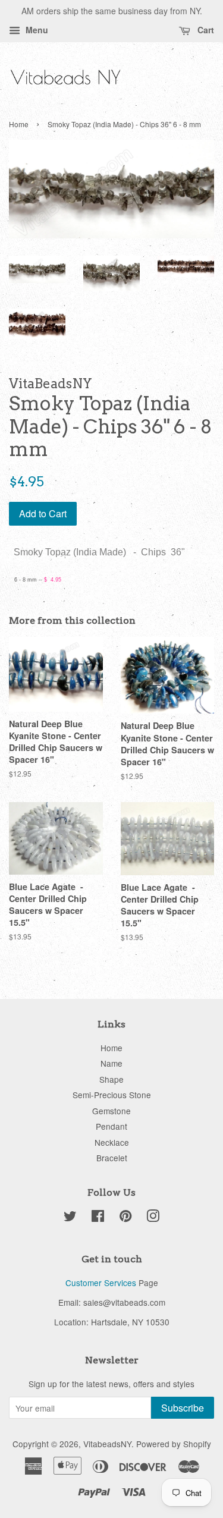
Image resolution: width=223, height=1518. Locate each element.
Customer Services (100, 1282)
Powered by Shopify (173, 1444)
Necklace (112, 1142)
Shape (111, 1079)
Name (111, 1063)
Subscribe (182, 1408)
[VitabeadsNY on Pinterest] (125, 1218)
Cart (204, 30)
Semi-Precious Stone (112, 1095)
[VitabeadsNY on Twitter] (70, 1218)
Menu (35, 30)
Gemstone (111, 1111)
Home (19, 124)
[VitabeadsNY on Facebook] (98, 1218)
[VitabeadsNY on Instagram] (152, 1218)
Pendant (111, 1126)
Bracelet (111, 1158)
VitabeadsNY (107, 1444)
